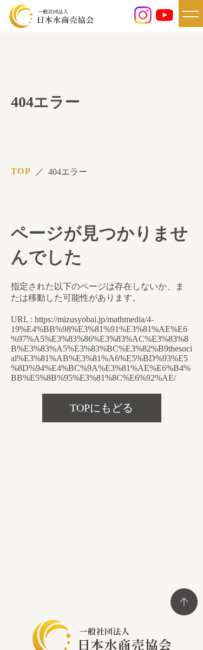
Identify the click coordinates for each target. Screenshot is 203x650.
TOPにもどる (101, 408)
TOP (21, 171)
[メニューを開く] (191, 13)
